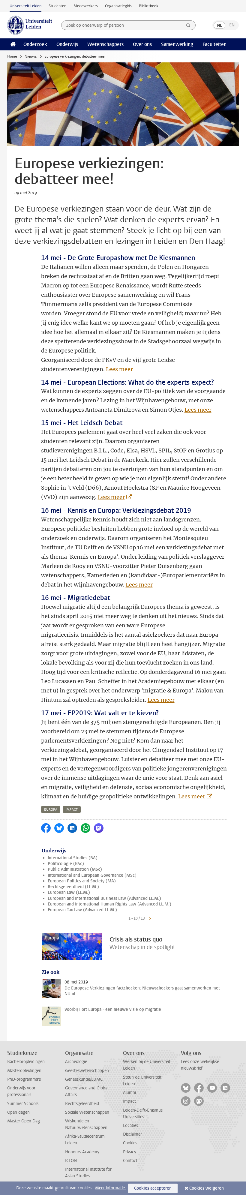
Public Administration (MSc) (75, 869)
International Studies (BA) (73, 858)
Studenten (57, 5)
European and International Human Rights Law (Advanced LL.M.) (109, 904)
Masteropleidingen (24, 1070)
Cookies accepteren (153, 1188)
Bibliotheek (148, 5)
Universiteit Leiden (25, 5)
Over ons (142, 44)
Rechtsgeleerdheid (82, 1103)
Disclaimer (132, 1134)
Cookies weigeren (206, 1188)
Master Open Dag (23, 1121)
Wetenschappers (105, 44)
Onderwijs (67, 44)
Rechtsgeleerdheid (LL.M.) (73, 887)
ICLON (71, 1160)
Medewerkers (86, 5)
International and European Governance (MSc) (92, 875)
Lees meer (119, 369)
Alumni (129, 1092)
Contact (130, 1160)
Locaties (130, 1125)
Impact (129, 1101)
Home (12, 56)
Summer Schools (22, 1103)
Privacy (129, 1152)
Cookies (130, 1143)
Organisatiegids (118, 5)
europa (50, 809)
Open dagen (18, 1112)
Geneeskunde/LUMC (84, 1079)
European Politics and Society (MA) (82, 881)
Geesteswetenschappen (87, 1070)
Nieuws (31, 56)
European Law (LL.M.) (69, 892)
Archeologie (76, 1061)
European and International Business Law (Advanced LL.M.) (104, 898)
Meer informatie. (110, 1188)
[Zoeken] (188, 25)
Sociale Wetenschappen (87, 1112)
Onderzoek (35, 44)
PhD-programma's (24, 1079)
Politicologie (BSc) (66, 863)
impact (72, 809)
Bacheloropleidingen (26, 1061)
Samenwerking (177, 44)
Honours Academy (82, 1152)
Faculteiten (214, 44)
